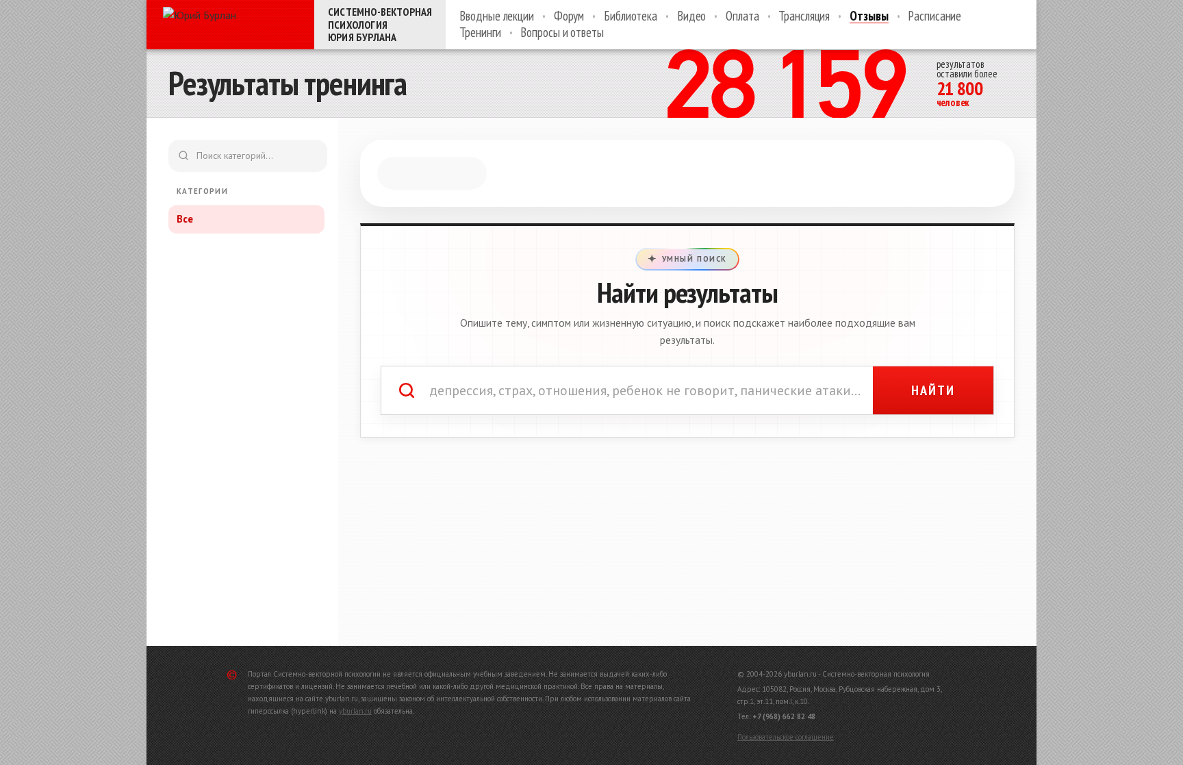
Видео (691, 16)
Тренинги (479, 33)
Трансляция (804, 16)
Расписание (934, 16)
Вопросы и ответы (561, 33)
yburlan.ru (355, 711)
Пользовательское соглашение (785, 737)
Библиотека (630, 16)
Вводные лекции (496, 16)
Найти (933, 390)
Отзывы (869, 16)
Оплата (742, 16)
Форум (569, 16)
